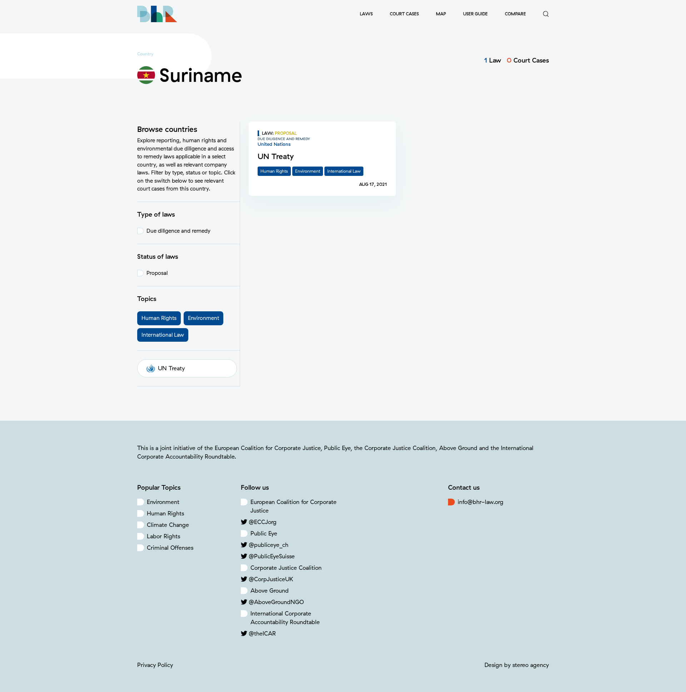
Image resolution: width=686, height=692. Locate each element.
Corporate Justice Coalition (286, 567)
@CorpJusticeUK (271, 579)
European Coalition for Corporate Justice (293, 506)
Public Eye (263, 533)
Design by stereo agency (516, 664)
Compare (515, 13)
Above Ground (269, 590)
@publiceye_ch (268, 544)
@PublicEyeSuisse (272, 556)
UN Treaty (171, 368)
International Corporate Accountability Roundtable (285, 618)
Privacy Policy (155, 664)
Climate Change (168, 524)
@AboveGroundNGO (276, 602)
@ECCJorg (263, 521)
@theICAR (262, 633)
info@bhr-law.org (480, 501)
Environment (163, 501)
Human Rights (165, 513)
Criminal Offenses (170, 547)
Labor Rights (163, 536)
